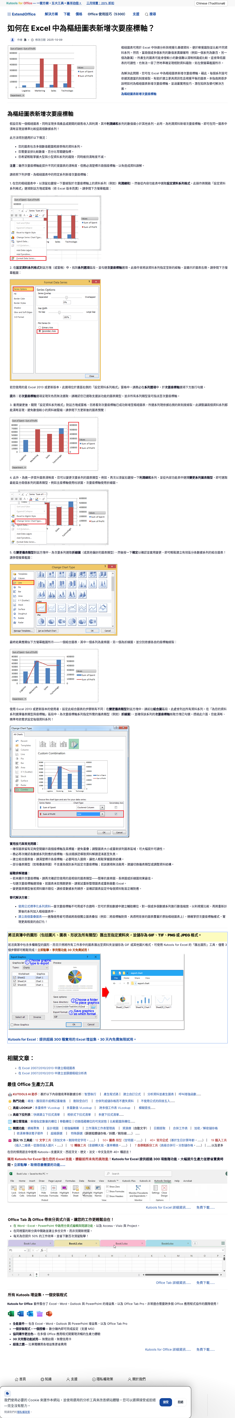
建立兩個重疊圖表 (30, 916)
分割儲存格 (185, 1145)
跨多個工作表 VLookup (114, 1108)
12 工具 (43, 1140)
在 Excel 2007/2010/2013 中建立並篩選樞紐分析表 (52, 1073)
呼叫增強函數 (187, 1094)
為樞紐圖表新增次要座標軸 (138, 94)
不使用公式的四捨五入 (155, 1101)
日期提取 (159, 1128)
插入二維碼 (23, 1145)
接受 (166, 1402)
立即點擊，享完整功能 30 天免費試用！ (63, 950)
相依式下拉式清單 (79, 1114)
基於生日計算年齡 (183, 1140)
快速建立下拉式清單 (46, 1114)
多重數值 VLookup (79, 1108)
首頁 (22, 1379)
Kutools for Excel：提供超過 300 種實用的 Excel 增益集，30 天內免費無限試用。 (72, 1039)
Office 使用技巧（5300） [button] (107, 14)
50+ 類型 (112, 1140)
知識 (48, 1379)
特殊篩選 (77, 1133)
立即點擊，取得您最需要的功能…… (39, 1165)
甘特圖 (129, 1140)
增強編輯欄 (71, 1128)
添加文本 (60, 1140)
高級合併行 (168, 1145)
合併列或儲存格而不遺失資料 (114, 1101)
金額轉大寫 (96, 1145)
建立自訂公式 (132, 1094)
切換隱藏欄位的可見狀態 (91, 1121)
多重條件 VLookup (47, 1108)
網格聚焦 (33, 1128)
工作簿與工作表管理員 (100, 1128)
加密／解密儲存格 (206, 1128)
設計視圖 (53, 1128)
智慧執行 (90, 1094)
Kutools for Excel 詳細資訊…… (168, 1207)
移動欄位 (66, 1121)
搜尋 (152, 14)
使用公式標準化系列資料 (34, 906)
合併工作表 (180, 1128)
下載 (67, 14)
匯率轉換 (112, 1145)
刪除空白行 (80, 1101)
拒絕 (180, 1402)
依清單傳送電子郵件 (30, 1133)
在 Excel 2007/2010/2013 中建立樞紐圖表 (46, 1068)
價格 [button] (79, 14)
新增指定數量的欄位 (43, 1121)
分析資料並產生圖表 (160, 1094)
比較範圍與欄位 (120, 1121)
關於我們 (139, 1379)
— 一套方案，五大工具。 (44, 3)
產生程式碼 (111, 1094)
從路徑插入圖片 (43, 1145)
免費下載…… (205, 1207)
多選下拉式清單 (108, 1114)
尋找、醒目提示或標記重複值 (47, 1101)
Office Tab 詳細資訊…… (173, 1283)
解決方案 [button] (51, 14)
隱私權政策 (105, 1379)
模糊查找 (145, 1108)
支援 (136, 14)
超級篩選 (56, 1133)
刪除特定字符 (77, 1140)
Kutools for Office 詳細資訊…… (168, 1349)
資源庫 (126, 1128)
